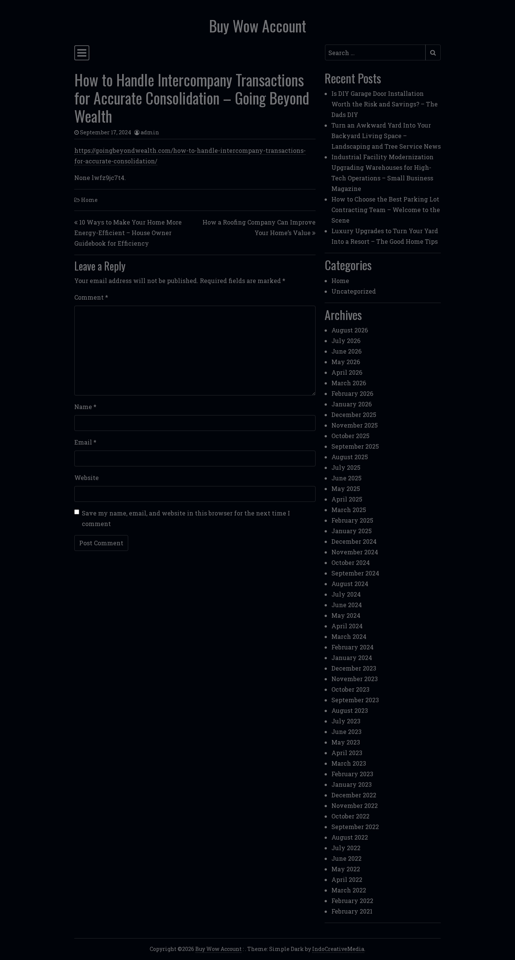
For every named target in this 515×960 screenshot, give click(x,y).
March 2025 (348, 510)
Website (86, 478)
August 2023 (349, 710)
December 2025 (353, 414)
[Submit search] (433, 52)
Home (89, 199)
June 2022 (346, 858)
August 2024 (349, 584)
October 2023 (350, 689)
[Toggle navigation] (81, 52)
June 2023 (346, 731)
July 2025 (345, 467)
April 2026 (346, 372)
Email (85, 442)
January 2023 (351, 784)
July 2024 (346, 594)
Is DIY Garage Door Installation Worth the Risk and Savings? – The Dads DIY (384, 103)
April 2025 (346, 499)
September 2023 (355, 700)
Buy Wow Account (257, 25)
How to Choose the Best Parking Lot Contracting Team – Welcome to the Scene (385, 209)
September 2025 (355, 446)
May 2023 (345, 742)
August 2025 (349, 457)
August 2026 (349, 330)
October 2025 (350, 436)
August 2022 (349, 837)
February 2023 (352, 774)
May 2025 (345, 488)
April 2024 (347, 626)
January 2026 (351, 404)
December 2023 (353, 668)
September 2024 (355, 573)
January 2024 (351, 658)
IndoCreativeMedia (338, 948)
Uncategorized (353, 291)
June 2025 (346, 478)
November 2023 (354, 679)
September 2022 (355, 827)
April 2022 (346, 879)
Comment (91, 297)
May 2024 (345, 615)
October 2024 (350, 562)
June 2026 (346, 351)
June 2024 (346, 605)
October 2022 (350, 816)
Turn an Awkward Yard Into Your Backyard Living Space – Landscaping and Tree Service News (386, 135)
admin (150, 132)
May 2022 (345, 869)
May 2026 (345, 362)
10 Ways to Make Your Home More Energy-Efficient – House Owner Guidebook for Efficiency (128, 232)
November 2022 (354, 805)
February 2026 (352, 393)
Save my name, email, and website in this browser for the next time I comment (186, 518)
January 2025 (351, 531)
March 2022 (348, 890)
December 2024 (354, 541)
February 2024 (352, 647)
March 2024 (348, 636)
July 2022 (345, 848)
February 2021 (351, 911)
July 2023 (345, 721)
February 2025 (352, 520)
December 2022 (353, 795)
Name (85, 407)
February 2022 (352, 901)
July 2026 (345, 341)
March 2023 (348, 763)
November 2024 (354, 552)
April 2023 (346, 753)
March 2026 (348, 383)
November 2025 (354, 425)
